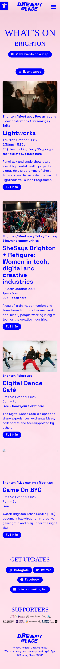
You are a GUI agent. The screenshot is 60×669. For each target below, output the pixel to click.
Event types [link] (32, 72)
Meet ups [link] (25, 116)
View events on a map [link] (32, 54)
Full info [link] (12, 187)
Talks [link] (6, 126)
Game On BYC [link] (22, 490)
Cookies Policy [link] (39, 647)
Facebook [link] (32, 579)
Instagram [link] (21, 570)
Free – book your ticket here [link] (23, 406)
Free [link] (6, 506)
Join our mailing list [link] (32, 589)
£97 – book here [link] (14, 298)
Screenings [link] (40, 121)
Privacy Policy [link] (21, 647)
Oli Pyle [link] (51, 651)
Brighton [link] (9, 116)
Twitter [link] (45, 570)
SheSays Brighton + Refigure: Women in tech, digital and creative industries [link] (29, 264)
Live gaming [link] (27, 483)
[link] (4, 6)
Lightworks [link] (19, 133)
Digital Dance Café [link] (23, 386)
